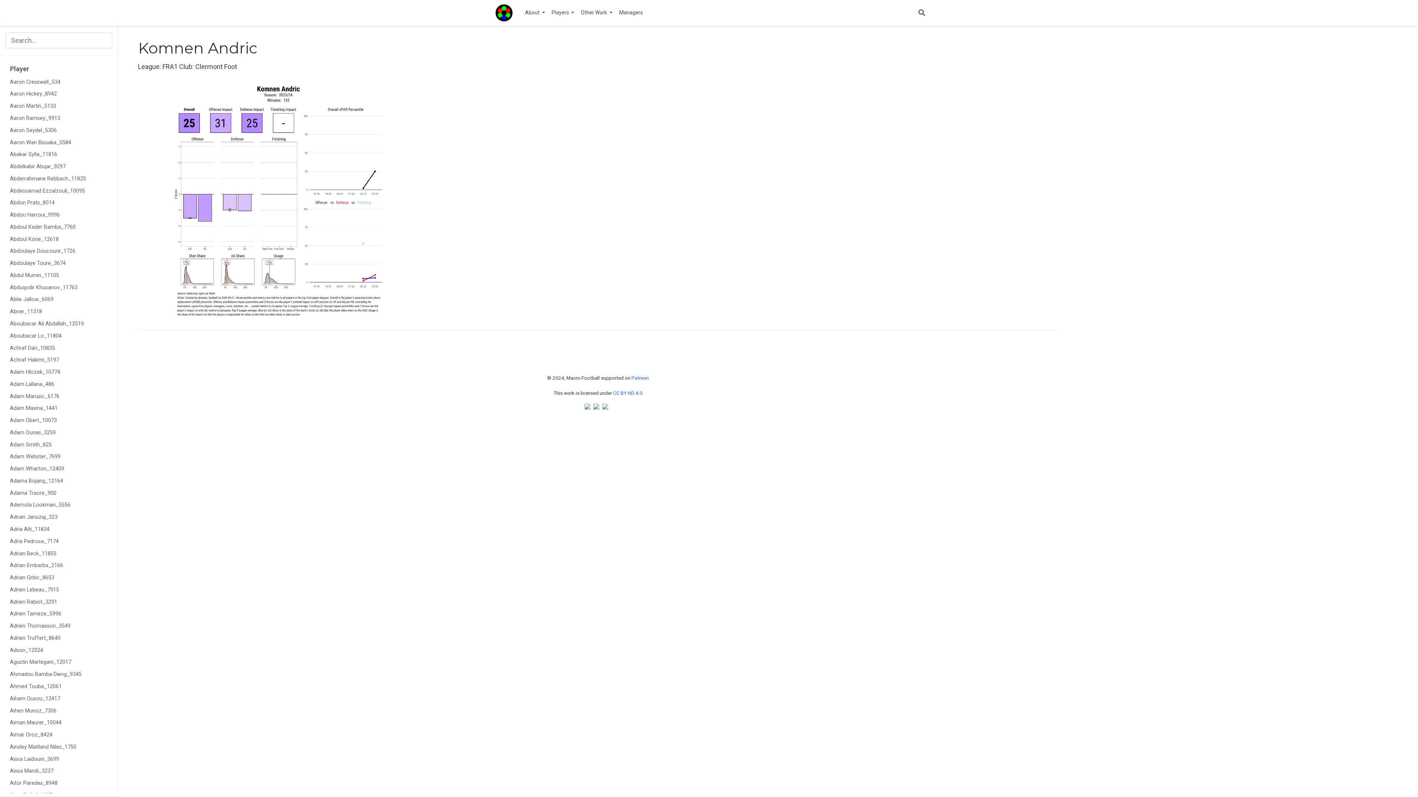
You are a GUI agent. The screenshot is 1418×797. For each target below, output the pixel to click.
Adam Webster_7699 (35, 456)
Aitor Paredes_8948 (34, 783)
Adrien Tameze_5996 (35, 614)
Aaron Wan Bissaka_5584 (40, 142)
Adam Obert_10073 (33, 420)
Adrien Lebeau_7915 (34, 590)
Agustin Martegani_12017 (40, 662)
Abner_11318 (26, 311)
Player (19, 69)
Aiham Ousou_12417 (35, 699)
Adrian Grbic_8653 (32, 578)
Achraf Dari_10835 (32, 348)
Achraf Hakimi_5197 (34, 360)
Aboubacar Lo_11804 (36, 336)
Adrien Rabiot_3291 (33, 602)
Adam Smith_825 (31, 445)
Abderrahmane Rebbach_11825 (48, 179)
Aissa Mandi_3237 (32, 771)
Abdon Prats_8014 (32, 203)
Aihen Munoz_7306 (33, 711)
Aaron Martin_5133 (33, 106)
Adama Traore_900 (33, 493)
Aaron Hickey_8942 (33, 94)
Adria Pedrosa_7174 (34, 541)
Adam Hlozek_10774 (35, 372)
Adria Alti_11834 (29, 529)
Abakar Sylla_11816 (33, 154)
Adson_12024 (26, 650)
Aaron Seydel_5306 (33, 130)
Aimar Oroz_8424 (31, 735)
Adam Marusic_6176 (34, 396)
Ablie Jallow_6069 (32, 299)
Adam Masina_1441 (34, 408)
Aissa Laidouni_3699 (34, 759)
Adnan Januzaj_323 (34, 517)
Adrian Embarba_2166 (36, 565)
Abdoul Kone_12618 (34, 239)
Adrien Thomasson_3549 (40, 626)
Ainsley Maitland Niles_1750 (43, 747)
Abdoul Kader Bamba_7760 (43, 227)
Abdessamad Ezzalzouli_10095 (47, 191)
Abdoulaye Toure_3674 (38, 263)
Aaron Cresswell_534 (35, 82)
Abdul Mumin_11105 (34, 275)
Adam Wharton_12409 (37, 469)
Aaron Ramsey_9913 (35, 118)
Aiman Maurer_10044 (36, 723)
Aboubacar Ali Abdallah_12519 (47, 324)
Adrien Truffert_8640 (35, 638)
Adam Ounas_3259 (33, 432)
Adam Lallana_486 (32, 384)
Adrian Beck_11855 (33, 554)
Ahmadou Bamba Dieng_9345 (46, 674)
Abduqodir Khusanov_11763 (44, 287)
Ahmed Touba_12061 (36, 686)
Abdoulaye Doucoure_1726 (42, 251)
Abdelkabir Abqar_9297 (38, 166)
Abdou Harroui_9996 (35, 215)
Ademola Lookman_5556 (40, 505)
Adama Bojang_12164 (36, 481)
